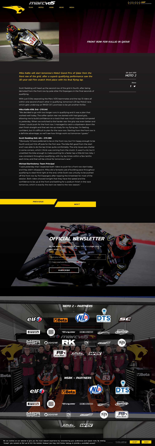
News (61, 7)
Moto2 (41, 7)
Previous (38, 201)
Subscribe (64, 270)
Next (77, 204)
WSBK (51, 7)
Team (31, 7)
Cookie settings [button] (121, 442)
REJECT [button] (146, 442)
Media (71, 7)
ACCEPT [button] (134, 442)
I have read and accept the (69, 262)
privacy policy (80, 262)
